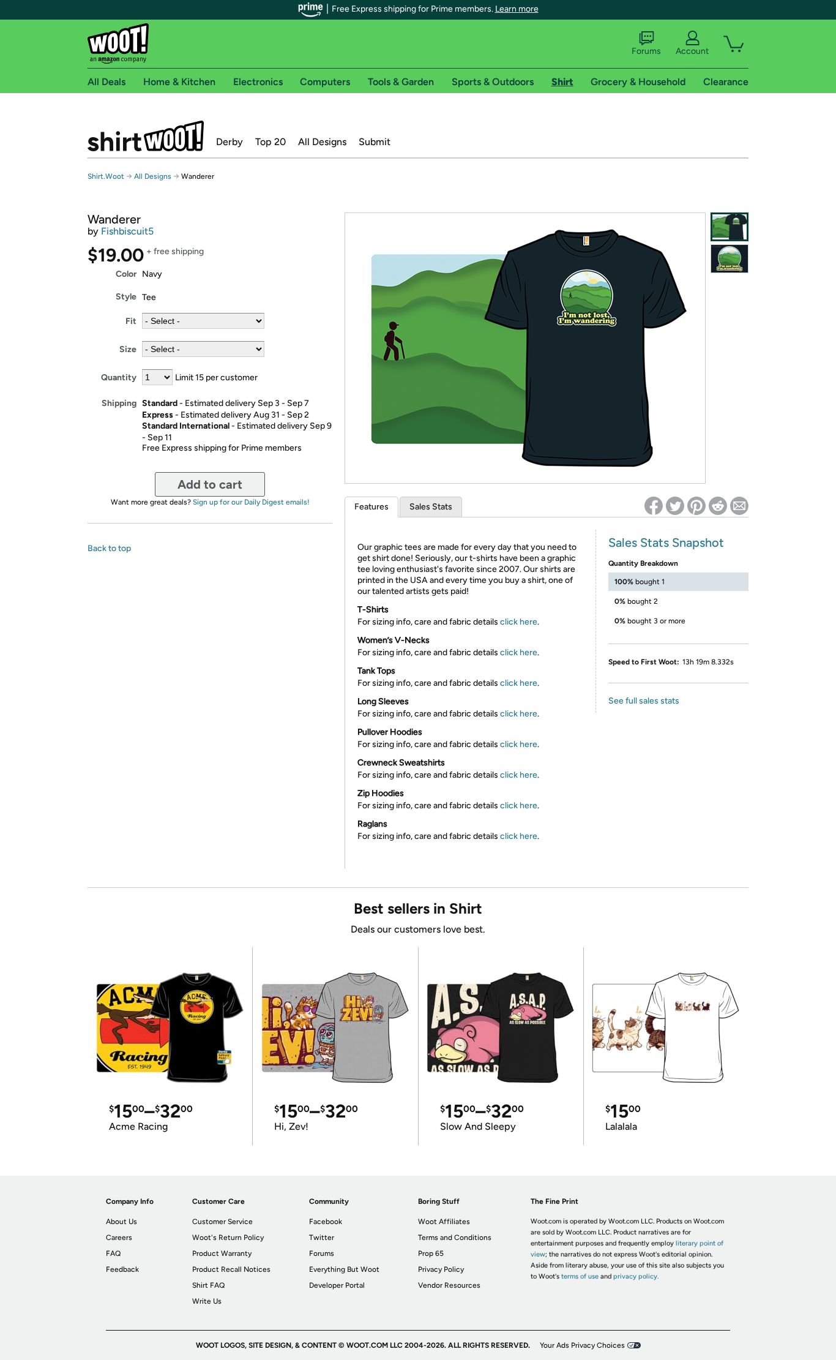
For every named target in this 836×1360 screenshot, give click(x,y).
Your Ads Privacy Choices (582, 1345)
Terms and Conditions (454, 1237)
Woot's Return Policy (228, 1237)
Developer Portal (337, 1285)
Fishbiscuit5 (127, 231)
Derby (229, 142)
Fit (130, 321)
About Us (121, 1221)
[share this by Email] (739, 506)
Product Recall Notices (231, 1269)
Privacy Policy (441, 1269)
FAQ (113, 1253)
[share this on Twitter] (675, 506)
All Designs (322, 142)
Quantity (118, 377)
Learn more (517, 9)
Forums (646, 51)
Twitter (321, 1237)
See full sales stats (643, 701)
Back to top (109, 548)
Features (371, 507)
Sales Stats (430, 507)
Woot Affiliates (444, 1221)
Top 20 (270, 142)
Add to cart (209, 484)
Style (126, 296)
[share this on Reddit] (718, 506)
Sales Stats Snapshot (666, 542)
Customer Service (222, 1221)
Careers (119, 1237)
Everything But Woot (344, 1269)
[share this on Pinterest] (696, 506)
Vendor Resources (449, 1285)
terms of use (580, 1276)
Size (127, 349)
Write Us (207, 1301)
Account (692, 51)
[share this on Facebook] (653, 506)
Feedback (122, 1269)
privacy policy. (636, 1276)
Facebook (325, 1221)
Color (126, 274)
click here (518, 622)
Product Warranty (222, 1253)
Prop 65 (431, 1253)
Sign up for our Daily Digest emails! (251, 502)
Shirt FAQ (208, 1285)
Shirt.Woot (146, 136)
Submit (374, 142)
